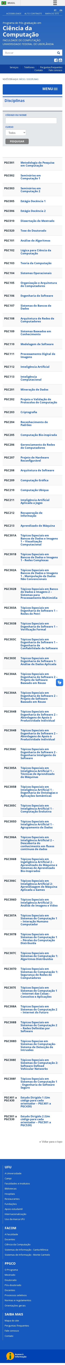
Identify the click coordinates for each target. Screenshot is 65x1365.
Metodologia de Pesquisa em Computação (37, 164)
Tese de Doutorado (33, 230)
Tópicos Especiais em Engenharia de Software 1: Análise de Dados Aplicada (38, 661)
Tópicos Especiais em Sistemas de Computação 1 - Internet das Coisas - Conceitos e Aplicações (39, 992)
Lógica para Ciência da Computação (36, 251)
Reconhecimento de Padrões (34, 423)
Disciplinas (32, 79)
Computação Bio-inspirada (39, 435)
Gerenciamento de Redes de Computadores (38, 446)
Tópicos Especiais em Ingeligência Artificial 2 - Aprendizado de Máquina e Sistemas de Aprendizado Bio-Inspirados (39, 865)
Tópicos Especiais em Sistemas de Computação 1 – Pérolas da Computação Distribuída (39, 938)
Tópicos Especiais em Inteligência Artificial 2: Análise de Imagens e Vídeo (39, 902)
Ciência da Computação (18, 1244)
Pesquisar (17, 141)
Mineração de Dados (34, 389)
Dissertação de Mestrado (37, 221)
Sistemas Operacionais (36, 273)
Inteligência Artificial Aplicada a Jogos (35, 501)
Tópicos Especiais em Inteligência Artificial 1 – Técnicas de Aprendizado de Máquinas (38, 772)
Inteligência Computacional (31, 378)
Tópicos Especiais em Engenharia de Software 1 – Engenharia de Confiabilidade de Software (39, 643)
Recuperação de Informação (31, 514)
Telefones (29, 67)
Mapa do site (52, 13)
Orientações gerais (15, 1305)
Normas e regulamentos (18, 1300)
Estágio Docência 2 (33, 211)
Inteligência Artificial (35, 366)
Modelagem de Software (37, 344)
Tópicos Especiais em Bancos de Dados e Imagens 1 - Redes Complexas (39, 557)
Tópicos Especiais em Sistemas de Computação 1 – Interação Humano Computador (39, 920)
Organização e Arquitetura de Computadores (39, 284)
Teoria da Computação (36, 263)
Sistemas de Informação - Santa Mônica (26, 1249)
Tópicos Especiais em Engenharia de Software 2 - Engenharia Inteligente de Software (39, 753)
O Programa (11, 1269)
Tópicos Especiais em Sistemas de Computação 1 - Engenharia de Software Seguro (39, 1083)
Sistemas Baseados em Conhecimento (36, 332)
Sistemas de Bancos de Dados (36, 307)
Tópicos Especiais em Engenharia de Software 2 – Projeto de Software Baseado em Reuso (39, 678)
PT (55, 10)
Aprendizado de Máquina (38, 525)
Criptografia (29, 412)
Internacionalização (15, 1214)
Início (22, 79)
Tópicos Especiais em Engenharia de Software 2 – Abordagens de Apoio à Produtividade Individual (39, 716)
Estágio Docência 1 (33, 201)
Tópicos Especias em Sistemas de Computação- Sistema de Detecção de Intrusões (38, 1045)
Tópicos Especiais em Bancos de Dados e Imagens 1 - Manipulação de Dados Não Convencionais (39, 574)
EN (61, 10)
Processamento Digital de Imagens (38, 355)
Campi (8, 1178)
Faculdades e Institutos (17, 1183)
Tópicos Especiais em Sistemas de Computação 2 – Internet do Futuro (39, 1009)
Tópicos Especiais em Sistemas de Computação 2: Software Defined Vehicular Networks (39, 1064)
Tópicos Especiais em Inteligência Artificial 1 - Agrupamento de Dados (37, 824)
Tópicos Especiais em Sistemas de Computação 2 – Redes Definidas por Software (39, 1026)
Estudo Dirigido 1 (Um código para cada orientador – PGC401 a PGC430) (36, 1102)
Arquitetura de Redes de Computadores (37, 320)
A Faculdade (11, 1234)
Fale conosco (55, 70)
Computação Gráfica (34, 480)
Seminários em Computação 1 (31, 177)
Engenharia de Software (37, 295)
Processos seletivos (16, 1295)
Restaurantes (12, 1198)
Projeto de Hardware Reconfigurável (35, 459)
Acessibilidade (13, 13)
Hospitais (10, 1193)
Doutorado (11, 1280)
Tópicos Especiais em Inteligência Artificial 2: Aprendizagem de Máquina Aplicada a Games (39, 885)
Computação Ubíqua (35, 490)
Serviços (14, 67)
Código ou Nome (16, 115)
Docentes (10, 1239)
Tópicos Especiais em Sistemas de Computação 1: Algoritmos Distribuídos (39, 956)
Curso (9, 127)
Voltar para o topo (51, 1141)
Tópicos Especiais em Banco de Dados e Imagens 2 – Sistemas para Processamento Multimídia (39, 593)
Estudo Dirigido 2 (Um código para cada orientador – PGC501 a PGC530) (36, 1120)
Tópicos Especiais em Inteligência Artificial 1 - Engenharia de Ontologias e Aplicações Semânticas (39, 791)
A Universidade (13, 1173)
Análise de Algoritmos (35, 240)
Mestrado (10, 1274)
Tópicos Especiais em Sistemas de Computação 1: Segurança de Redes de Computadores (39, 973)
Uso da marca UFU (15, 1219)
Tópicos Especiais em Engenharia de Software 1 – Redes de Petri (39, 610)
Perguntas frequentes (51, 67)
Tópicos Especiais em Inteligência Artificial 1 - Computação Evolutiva (37, 808)
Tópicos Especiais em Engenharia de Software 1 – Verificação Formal (39, 626)
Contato (38, 70)
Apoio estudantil (14, 1209)
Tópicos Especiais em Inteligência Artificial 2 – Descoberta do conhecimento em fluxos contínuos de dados (37, 843)
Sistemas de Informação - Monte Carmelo (27, 1254)
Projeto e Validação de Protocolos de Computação (39, 400)
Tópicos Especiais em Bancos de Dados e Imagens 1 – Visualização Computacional (39, 540)
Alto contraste (33, 13)
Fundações (11, 1204)
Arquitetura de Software (37, 470)
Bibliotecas (11, 1188)
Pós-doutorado (13, 1285)
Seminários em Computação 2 (31, 189)
